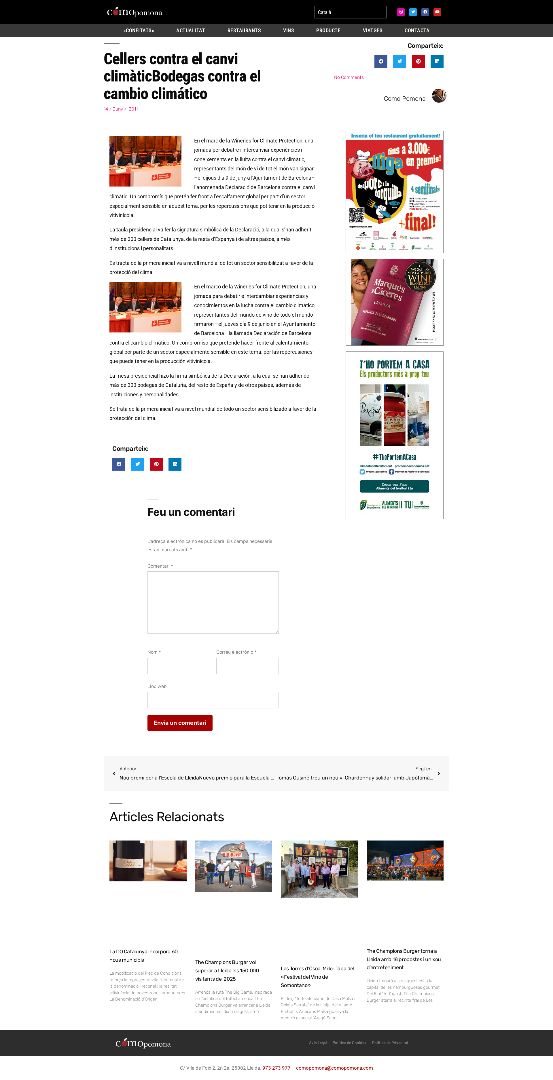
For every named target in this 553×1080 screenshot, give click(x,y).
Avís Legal (318, 1042)
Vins (288, 30)
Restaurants (244, 30)
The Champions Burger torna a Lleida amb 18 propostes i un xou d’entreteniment (404, 959)
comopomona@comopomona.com (334, 1068)
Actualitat (190, 30)
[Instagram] (401, 12)
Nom (154, 652)
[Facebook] (425, 12)
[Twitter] (413, 12)
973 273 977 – (279, 1068)
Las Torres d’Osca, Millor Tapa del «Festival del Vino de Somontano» (317, 976)
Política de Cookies (349, 1042)
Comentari (160, 566)
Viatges (373, 30)
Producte (328, 30)
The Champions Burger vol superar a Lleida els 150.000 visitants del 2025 (227, 970)
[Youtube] (437, 12)
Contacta (417, 30)
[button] (380, 61)
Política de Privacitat (390, 1042)
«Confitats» (139, 30)
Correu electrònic (236, 652)
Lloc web (157, 686)
